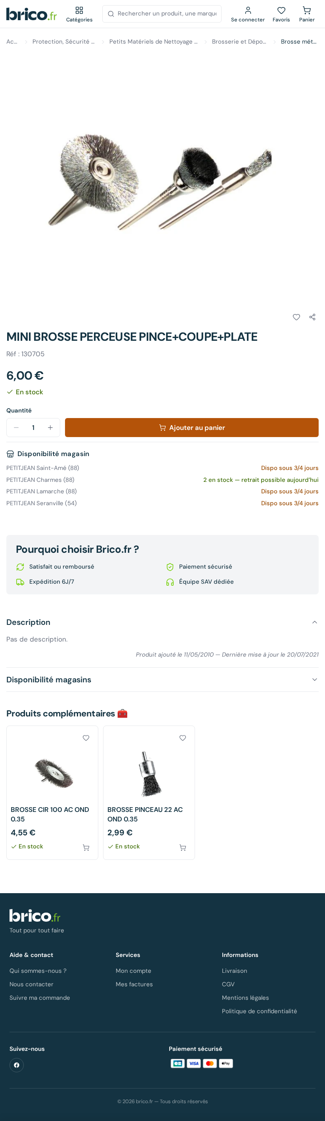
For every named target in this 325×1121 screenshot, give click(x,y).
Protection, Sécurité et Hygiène (64, 42)
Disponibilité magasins (48, 679)
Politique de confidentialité (259, 1011)
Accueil (13, 42)
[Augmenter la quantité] (50, 427)
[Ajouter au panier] (86, 848)
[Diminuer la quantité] (16, 427)
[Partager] (312, 317)
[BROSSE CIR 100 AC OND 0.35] (52, 792)
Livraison (234, 971)
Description (28, 622)
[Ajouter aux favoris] (296, 317)
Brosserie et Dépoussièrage (240, 42)
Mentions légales (245, 998)
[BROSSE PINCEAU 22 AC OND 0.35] (149, 792)
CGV (228, 984)
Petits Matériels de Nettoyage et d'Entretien (154, 42)
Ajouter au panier (197, 427)
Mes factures (134, 984)
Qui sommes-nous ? (38, 971)
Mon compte (133, 971)
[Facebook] (17, 1065)
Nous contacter (32, 984)
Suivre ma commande (40, 998)
